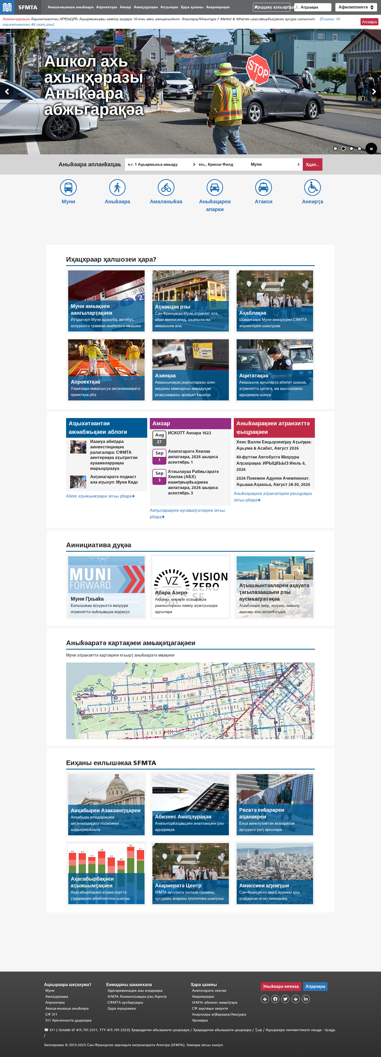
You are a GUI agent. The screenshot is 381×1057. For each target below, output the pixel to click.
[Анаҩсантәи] (374, 91)
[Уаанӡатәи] (6, 91)
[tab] (335, 148)
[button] (356, 7)
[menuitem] (70, 7)
